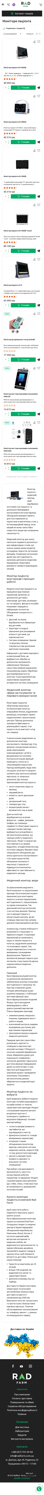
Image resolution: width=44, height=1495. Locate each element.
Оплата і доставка (22, 1398)
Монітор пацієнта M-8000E (15, 68)
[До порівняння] (34, 42)
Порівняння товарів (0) (15, 28)
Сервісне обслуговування (22, 1406)
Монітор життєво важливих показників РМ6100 (21, 395)
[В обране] (38, 42)
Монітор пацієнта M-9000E (15, 176)
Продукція (22, 1421)
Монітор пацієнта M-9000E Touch (18, 231)
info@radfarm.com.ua (22, 1455)
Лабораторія (22, 1431)
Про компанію (22, 1394)
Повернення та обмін (22, 1402)
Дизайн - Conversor (22, 1478)
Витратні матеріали (22, 1439)
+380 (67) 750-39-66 (22, 1452)
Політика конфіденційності (22, 1410)
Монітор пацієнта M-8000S (15, 122)
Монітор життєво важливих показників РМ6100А (21, 449)
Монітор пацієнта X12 (13, 285)
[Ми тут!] (38, 1474)
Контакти (22, 1446)
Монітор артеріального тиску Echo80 (19, 340)
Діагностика (22, 1427)
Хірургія (22, 1435)
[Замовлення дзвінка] (39, 1488)
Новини (22, 1414)
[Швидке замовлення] (38, 87)
